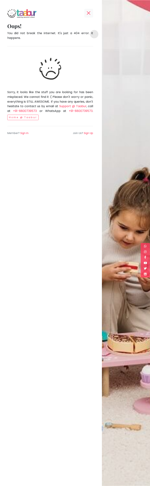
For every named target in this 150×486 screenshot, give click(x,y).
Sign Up (88, 133)
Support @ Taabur (73, 106)
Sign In (24, 133)
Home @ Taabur (23, 117)
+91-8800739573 (25, 111)
